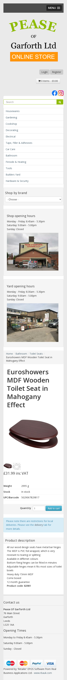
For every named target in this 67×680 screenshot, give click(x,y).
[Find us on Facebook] (54, 93)
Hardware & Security (17, 181)
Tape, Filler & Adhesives (19, 142)
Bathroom (11, 155)
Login (44, 72)
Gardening (11, 117)
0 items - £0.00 (49, 81)
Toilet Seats (36, 353)
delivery (39, 524)
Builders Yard (13, 174)
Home (9, 353)
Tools (9, 168)
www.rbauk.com (43, 673)
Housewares (13, 111)
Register (56, 72)
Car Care (10, 149)
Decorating (12, 130)
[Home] (33, 41)
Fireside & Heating (16, 161)
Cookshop (11, 123)
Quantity (25, 508)
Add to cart (54, 508)
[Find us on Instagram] (61, 93)
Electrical (10, 136)
